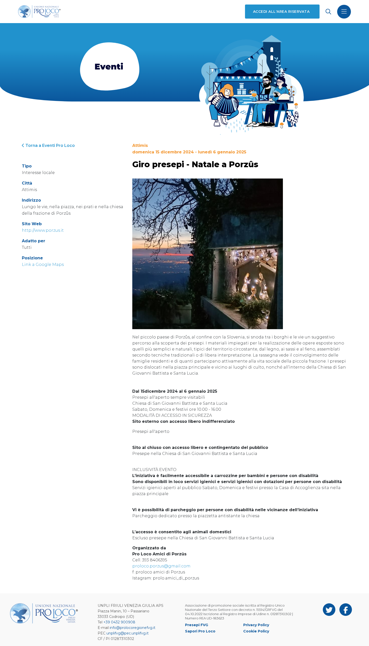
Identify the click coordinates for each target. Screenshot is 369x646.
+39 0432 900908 (119, 622)
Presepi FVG (196, 625)
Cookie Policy (256, 631)
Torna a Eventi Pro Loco (49, 145)
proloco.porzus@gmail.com (161, 566)
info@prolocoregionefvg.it (132, 627)
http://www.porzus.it (43, 230)
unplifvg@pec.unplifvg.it (127, 633)
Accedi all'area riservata (281, 11)
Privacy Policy (256, 625)
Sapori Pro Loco (200, 631)
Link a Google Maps (43, 264)
